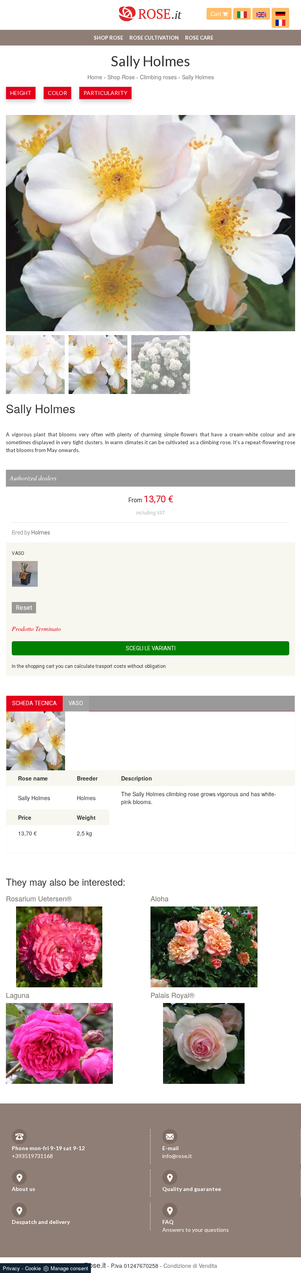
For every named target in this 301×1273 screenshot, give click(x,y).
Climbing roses (158, 77)
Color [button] (57, 92)
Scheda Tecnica (34, 703)
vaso (76, 703)
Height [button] (20, 92)
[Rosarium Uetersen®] (75, 946)
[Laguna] (75, 1043)
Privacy (11, 1268)
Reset (24, 607)
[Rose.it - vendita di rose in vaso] (242, 14)
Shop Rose (108, 38)
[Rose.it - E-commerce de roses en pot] (280, 22)
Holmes (40, 532)
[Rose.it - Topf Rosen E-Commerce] (280, 14)
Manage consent (69, 1268)
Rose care (199, 38)
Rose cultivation (154, 38)
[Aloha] (219, 946)
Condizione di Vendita (190, 1265)
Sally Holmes (198, 77)
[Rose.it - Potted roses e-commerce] (261, 14)
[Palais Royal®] (219, 1043)
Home (94, 77)
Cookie (33, 1268)
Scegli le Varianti (151, 648)
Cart (216, 14)
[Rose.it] (150, 11)
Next (283, 225)
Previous (17, 225)
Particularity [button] (105, 92)
